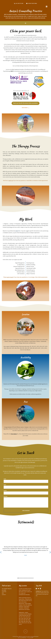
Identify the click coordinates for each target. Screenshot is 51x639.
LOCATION (4, 591)
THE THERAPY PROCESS (7, 588)
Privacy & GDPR (30, 637)
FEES (3, 593)
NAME (5, 478)
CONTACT (4, 594)
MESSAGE (5, 496)
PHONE (5, 490)
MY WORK (4, 590)
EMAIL (5, 484)
